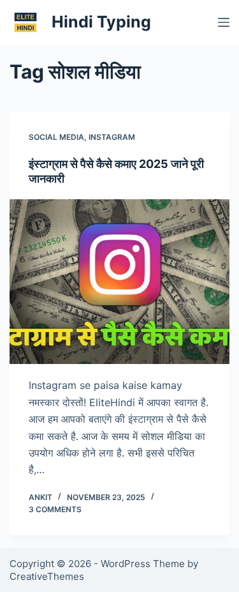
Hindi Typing (101, 21)
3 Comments (55, 509)
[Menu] (223, 22)
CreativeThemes (47, 576)
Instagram (112, 137)
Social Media (56, 137)
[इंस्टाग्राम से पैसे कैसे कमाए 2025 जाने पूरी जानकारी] (119, 282)
